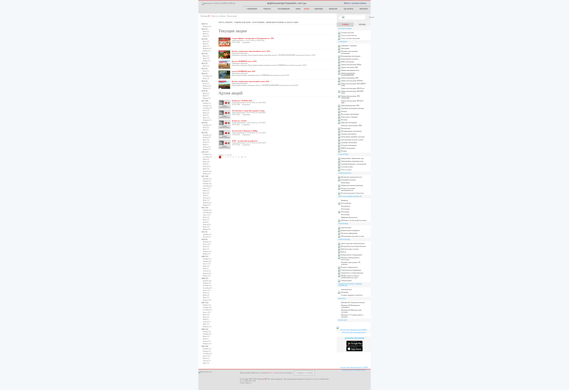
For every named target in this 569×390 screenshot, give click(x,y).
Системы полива (347, 167)
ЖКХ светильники (347, 62)
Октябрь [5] (207, 285)
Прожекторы (345, 128)
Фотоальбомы (346, 203)
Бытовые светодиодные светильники (349, 52)
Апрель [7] (207, 341)
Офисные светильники (349, 122)
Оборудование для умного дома (352, 236)
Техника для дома (347, 32)
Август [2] (206, 188)
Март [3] (206, 169)
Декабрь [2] (207, 178)
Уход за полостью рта (349, 35)
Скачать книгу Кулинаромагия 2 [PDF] (354, 367)
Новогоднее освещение (349, 117)
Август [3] (206, 244)
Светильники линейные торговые (353, 137)
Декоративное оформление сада (352, 158)
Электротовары (344, 239)
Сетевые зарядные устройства (351, 295)
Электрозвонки (346, 280)
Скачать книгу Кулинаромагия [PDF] (353, 330)
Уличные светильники (349, 145)
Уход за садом (346, 169)
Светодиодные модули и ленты (352, 140)
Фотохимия (345, 214)
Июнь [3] (206, 142)
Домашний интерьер (348, 180)
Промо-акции (232, 16)
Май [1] (205, 34)
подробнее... (246, 42)
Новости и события (219, 16)
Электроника (343, 223)
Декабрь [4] (207, 281)
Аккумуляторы (346, 289)
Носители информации (349, 233)
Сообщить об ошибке (304, 373)
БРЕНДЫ (362, 24)
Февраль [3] (207, 171)
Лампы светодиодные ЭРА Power (353, 88)
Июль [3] (206, 314)
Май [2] (205, 44)
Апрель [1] (207, 147)
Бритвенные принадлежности (351, 177)
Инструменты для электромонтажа (353, 246)
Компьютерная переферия (350, 230)
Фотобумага (345, 206)
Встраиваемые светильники (350, 56)
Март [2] (206, 324)
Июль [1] (206, 31)
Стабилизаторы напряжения (351, 270)
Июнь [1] (206, 193)
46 (242, 157)
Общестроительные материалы (352, 185)
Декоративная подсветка (349, 59)
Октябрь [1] (207, 125)
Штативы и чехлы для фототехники (353, 220)
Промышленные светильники (351, 131)
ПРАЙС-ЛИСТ (342, 320)
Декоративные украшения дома (352, 161)
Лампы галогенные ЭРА (349, 67)
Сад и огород (343, 154)
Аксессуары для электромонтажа (353, 243)
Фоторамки (345, 212)
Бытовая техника (345, 28)
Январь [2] (206, 276)
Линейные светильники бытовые (352, 108)
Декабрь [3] (207, 234)
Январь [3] (206, 205)
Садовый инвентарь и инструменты (353, 164)
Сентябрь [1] (207, 76)
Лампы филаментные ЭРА (350, 105)
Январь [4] (206, 173)
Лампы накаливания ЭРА (349, 78)
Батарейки (344, 292)
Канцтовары (345, 182)
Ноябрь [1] (207, 103)
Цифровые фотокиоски (349, 217)
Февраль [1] (207, 26)
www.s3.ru (316, 379)
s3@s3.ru (248, 383)
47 (245, 157)
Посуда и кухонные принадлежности (348, 189)
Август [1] (206, 290)
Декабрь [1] (207, 135)
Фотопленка (345, 209)
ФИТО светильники (348, 148)
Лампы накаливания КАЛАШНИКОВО (348, 74)
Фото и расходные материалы (350, 196)
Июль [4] (206, 110)
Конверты (344, 200)
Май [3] (205, 115)
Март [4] (206, 118)
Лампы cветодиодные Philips (351, 64)
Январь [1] (206, 51)
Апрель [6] (207, 224)
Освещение (342, 41)
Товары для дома (344, 173)
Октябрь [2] (207, 106)
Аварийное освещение (349, 45)
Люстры (344, 111)
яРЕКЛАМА (342, 298)
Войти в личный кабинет (355, 3)
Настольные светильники (350, 114)
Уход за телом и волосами (350, 38)
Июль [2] (206, 56)
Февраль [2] (207, 86)
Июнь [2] (206, 113)
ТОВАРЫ (345, 24)
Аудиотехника (346, 227)
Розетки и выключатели (349, 267)
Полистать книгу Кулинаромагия (353, 332)
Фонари (344, 151)
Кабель (343, 252)
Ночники (344, 120)
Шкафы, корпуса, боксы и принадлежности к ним (350, 276)
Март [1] (206, 36)
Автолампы (345, 48)
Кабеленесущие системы (349, 249)
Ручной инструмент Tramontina (352, 193)
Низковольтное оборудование (351, 255)
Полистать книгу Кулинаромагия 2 (354, 370)
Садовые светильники (348, 134)
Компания (205, 16)
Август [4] (206, 312)
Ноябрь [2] (207, 181)
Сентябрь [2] (207, 157)
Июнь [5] (206, 161)
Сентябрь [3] (207, 288)
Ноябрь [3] (207, 283)
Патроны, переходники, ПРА (351, 125)
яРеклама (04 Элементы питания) (353, 302)
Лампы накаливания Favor (350, 70)
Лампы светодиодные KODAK (352, 81)
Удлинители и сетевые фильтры (352, 273)
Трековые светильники (349, 142)
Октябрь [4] (207, 154)
